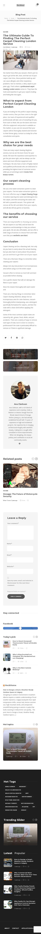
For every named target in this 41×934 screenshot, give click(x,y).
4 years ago (14, 47)
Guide (12, 18)
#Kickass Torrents (11, 803)
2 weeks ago (17, 895)
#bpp (26, 793)
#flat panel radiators (12, 800)
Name (9, 543)
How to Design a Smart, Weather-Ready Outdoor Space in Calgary (18, 691)
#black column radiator (13, 790)
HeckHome (10, 685)
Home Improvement (20, 352)
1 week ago (17, 866)
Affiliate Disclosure (30, 928)
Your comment (13, 523)
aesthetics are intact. (20, 235)
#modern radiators (11, 806)
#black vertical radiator (13, 793)
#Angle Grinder (10, 786)
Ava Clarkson (6, 47)
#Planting (25, 806)
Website (10, 566)
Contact (15, 928)
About (7, 928)
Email (9, 555)
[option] (20, 482)
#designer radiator (11, 796)
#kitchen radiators (27, 803)
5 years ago (9, 756)
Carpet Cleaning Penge (29, 194)
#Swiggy (23, 810)
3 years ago (14, 500)
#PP (34, 806)
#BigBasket (22, 786)
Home (6, 18)
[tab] (8, 853)
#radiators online (11, 810)
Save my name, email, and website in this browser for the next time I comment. (20, 583)
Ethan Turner (7, 500)
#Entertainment (27, 796)
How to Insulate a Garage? (21, 367)
